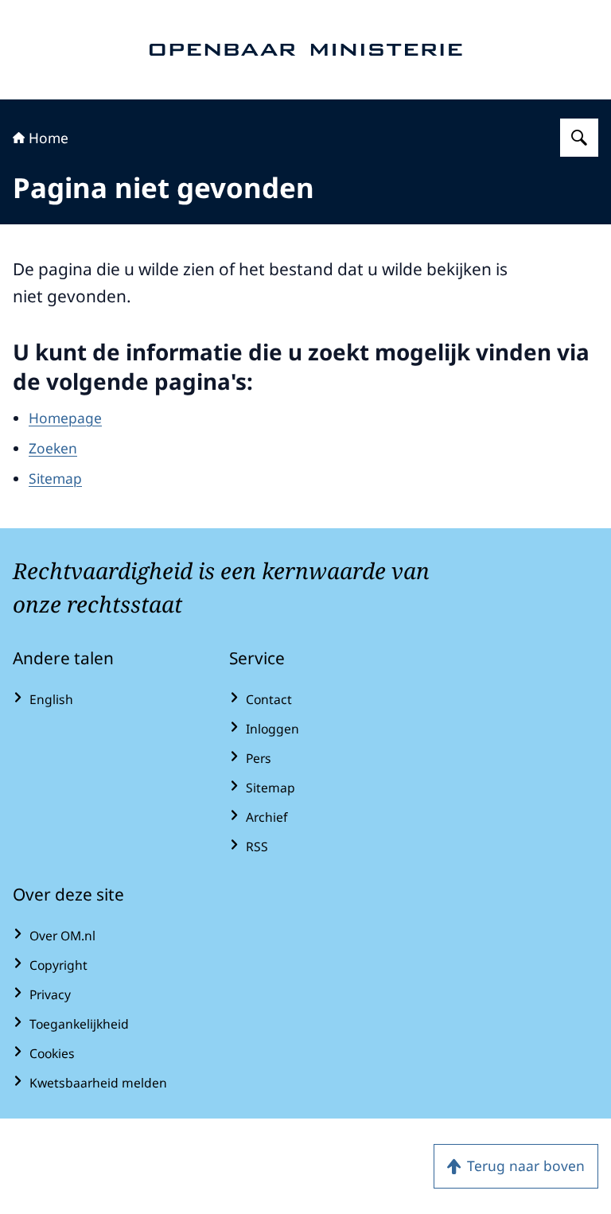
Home (48, 137)
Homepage (65, 417)
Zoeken (53, 447)
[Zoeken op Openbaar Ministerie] (579, 138)
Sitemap (55, 478)
